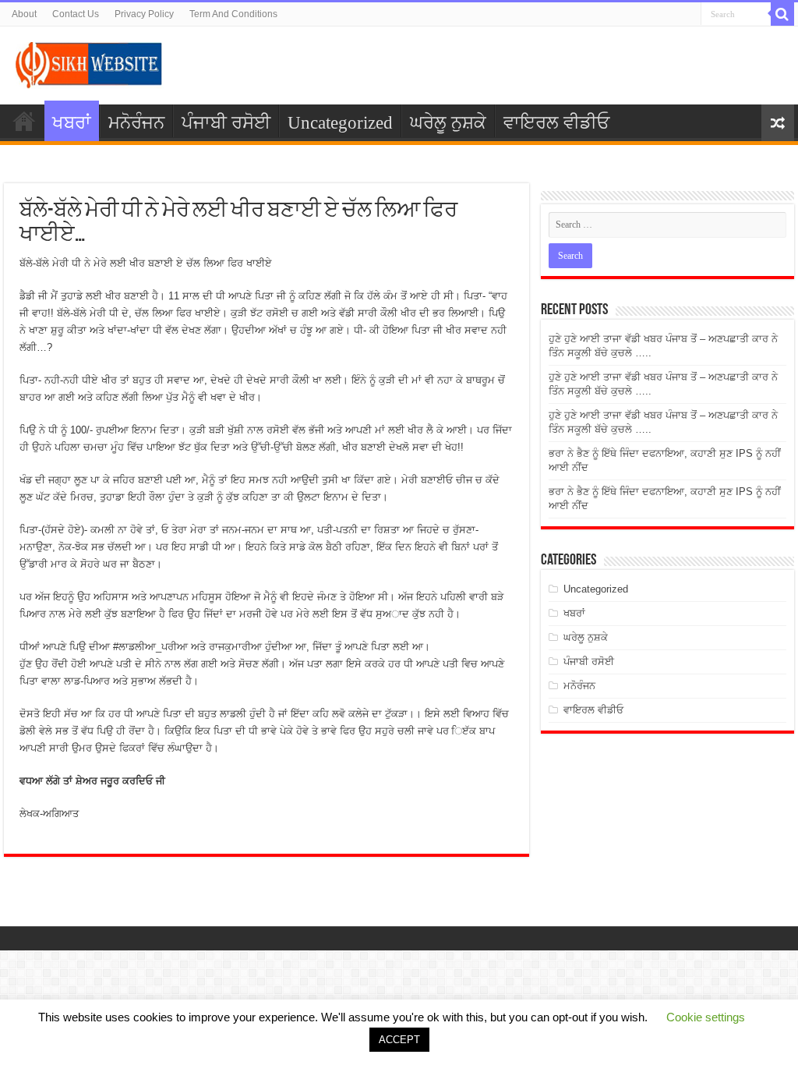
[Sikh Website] (90, 62)
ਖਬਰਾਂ (71, 123)
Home (24, 120)
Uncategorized (340, 123)
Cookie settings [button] (705, 1017)
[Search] (782, 14)
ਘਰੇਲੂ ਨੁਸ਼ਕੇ (448, 123)
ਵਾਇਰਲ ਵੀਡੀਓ (556, 123)
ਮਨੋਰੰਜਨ (136, 123)
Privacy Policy (144, 14)
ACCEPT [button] (399, 1040)
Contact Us (75, 14)
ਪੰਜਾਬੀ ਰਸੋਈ (226, 123)
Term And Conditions (233, 14)
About (24, 14)
